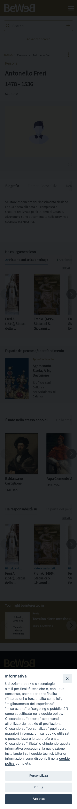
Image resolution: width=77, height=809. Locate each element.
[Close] (67, 678)
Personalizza (38, 775)
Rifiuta (38, 787)
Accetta (39, 799)
